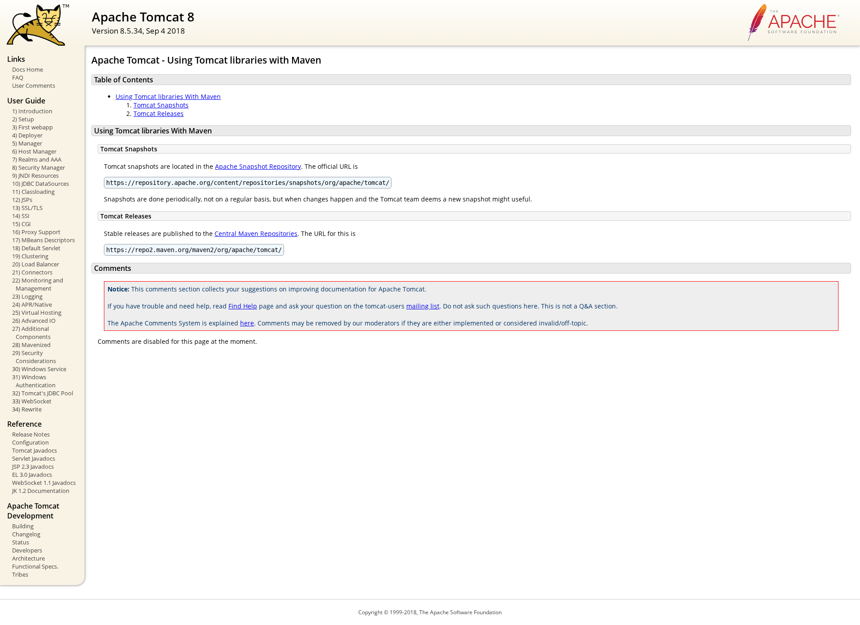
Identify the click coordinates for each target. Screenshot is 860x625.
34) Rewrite (27, 409)
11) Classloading (33, 192)
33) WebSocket (32, 401)
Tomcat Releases (158, 113)
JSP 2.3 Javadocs (33, 466)
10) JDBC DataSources (40, 184)
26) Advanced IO (34, 321)
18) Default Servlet (36, 248)
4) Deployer (27, 135)
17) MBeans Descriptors (43, 240)
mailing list (422, 306)
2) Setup (23, 119)
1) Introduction (32, 111)
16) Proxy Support (36, 232)
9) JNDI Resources (35, 175)
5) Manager (27, 143)
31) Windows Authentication (34, 381)
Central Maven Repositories (256, 233)
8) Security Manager (38, 167)
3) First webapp (32, 127)
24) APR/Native (32, 304)
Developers (27, 550)
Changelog (26, 534)
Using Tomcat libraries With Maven (168, 96)
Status (20, 542)
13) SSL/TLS (27, 208)
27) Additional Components (31, 333)
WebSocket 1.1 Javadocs (44, 483)
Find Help (242, 306)
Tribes (20, 574)
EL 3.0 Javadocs (32, 475)
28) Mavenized (31, 345)
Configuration (30, 442)
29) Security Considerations (34, 357)
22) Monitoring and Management (37, 284)
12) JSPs (22, 200)
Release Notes (31, 434)
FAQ (17, 77)
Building (23, 526)
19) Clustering (30, 256)
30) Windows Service (39, 369)
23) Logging (27, 296)
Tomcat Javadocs (34, 450)
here (247, 323)
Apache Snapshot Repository (258, 166)
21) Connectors (32, 272)
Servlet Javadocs (33, 458)
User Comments (33, 85)
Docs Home (27, 69)
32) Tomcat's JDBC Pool (42, 393)
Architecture (28, 558)
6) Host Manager (34, 151)
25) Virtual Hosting (36, 312)
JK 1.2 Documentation (40, 491)
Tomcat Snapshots (161, 105)
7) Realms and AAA (36, 159)
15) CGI (21, 224)
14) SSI (21, 216)
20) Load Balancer (35, 264)
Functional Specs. (35, 566)
